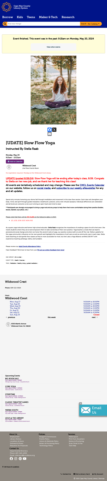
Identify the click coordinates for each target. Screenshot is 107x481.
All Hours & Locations (11, 467)
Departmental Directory (19, 451)
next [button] (94, 317)
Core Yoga (10, 386)
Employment (14, 437)
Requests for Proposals (19, 446)
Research (68, 17)
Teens (31, 17)
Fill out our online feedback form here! (50, 250)
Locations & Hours (17, 441)
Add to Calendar (16, 161)
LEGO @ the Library (14, 418)
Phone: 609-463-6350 (18, 453)
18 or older (18, 257)
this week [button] (52, 317)
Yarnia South (11, 410)
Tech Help (72, 446)
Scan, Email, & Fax (75, 443)
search (83, 24)
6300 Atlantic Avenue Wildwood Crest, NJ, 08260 (21, 325)
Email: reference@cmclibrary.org (22, 455)
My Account (98, 474)
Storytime (10, 394)
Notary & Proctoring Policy (49, 443)
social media (43, 188)
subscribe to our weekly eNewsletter (75, 188)
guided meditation (32, 263)
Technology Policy (46, 446)
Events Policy (44, 439)
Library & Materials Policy (48, 441)
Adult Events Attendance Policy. (30, 246)
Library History (15, 439)
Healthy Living (21, 263)
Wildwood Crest (29, 165)
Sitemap (101, 478)
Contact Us (66, 474)
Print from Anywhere (76, 439)
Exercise (22, 260)
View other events (53, 47)
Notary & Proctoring (76, 441)
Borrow (7, 17)
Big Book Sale (12, 378)
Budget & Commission (47, 437)
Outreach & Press (16, 443)
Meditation (13, 263)
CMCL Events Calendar (92, 185)
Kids (20, 17)
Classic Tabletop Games (16, 402)
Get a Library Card (82, 474)
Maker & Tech (48, 17)
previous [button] (11, 317)
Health (17, 260)
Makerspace (73, 437)
